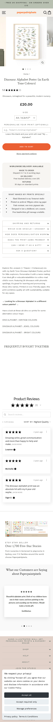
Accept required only (26, 702)
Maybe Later (39, 377)
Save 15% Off (39, 373)
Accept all (26, 695)
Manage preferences (26, 708)
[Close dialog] (49, 339)
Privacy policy (11, 716)
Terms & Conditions (28, 716)
